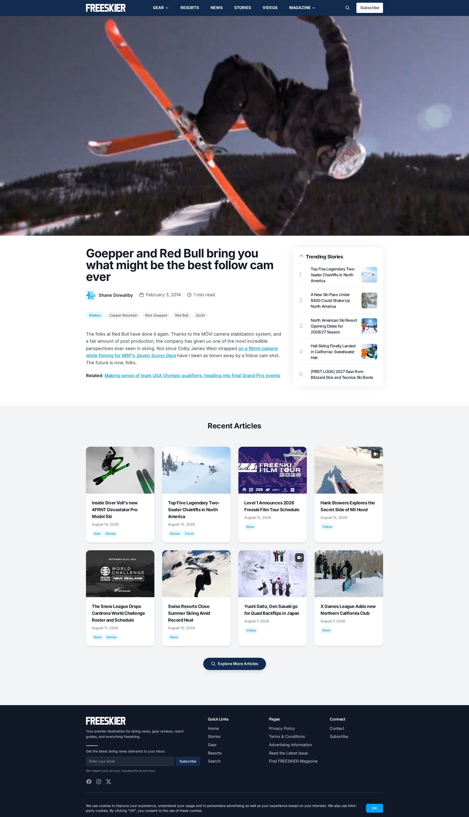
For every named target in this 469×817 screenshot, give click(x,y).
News (217, 7)
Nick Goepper (156, 315)
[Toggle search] (347, 8)
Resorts (190, 7)
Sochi (200, 315)
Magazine (300, 7)
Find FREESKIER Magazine (293, 761)
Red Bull (181, 315)
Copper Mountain (123, 315)
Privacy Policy (282, 728)
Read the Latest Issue (288, 753)
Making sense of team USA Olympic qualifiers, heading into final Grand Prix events (192, 375)
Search (214, 761)
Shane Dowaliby (116, 295)
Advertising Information (290, 744)
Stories (242, 7)
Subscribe (369, 7)
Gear (158, 7)
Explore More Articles (238, 663)
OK (374, 808)
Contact (337, 728)
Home (213, 728)
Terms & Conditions (287, 736)
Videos (270, 7)
